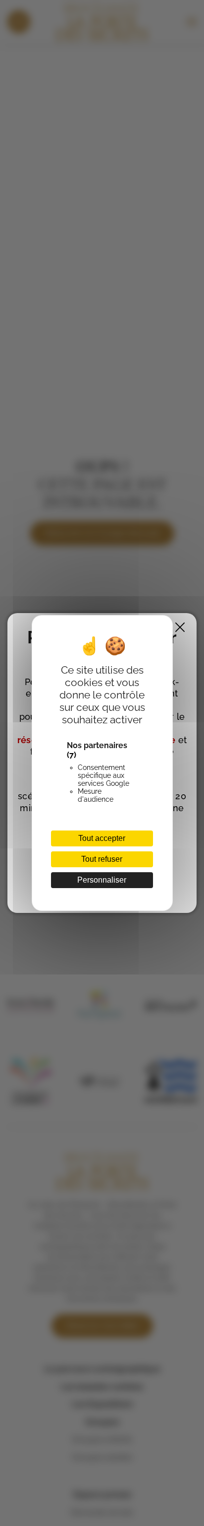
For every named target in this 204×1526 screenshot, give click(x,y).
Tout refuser (101, 859)
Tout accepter (101, 838)
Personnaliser (101, 880)
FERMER (180, 627)
